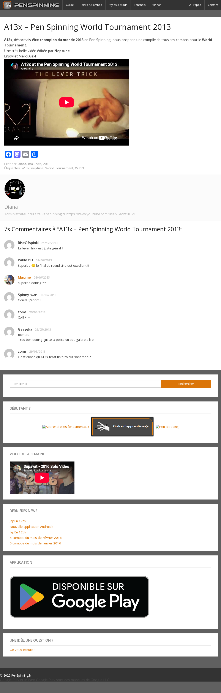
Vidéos (156, 5)
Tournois (140, 5)
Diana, (22, 164)
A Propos (195, 5)
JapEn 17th (18, 521)
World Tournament (59, 168)
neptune (37, 168)
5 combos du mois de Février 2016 (36, 537)
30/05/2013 (48, 295)
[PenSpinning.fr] (31, 5)
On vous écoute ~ (23, 649)
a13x (26, 168)
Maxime (24, 277)
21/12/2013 (49, 243)
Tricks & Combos (91, 5)
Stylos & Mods (118, 5)
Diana (11, 206)
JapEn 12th (18, 532)
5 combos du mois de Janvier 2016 (35, 543)
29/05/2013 (37, 312)
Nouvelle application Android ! (31, 526)
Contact (213, 5)
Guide (70, 5)
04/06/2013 (44, 260)
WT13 (79, 168)
